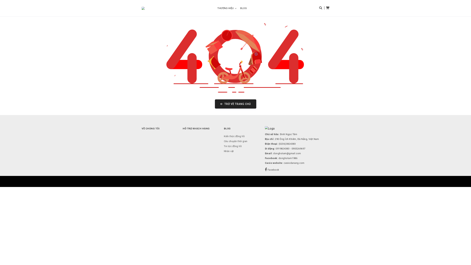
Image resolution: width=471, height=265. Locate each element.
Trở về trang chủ (237, 104)
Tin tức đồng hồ (233, 146)
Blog (243, 8)
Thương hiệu (225, 8)
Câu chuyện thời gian (235, 141)
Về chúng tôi (151, 128)
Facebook (273, 169)
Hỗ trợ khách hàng (196, 128)
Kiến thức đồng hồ (234, 136)
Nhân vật (229, 151)
